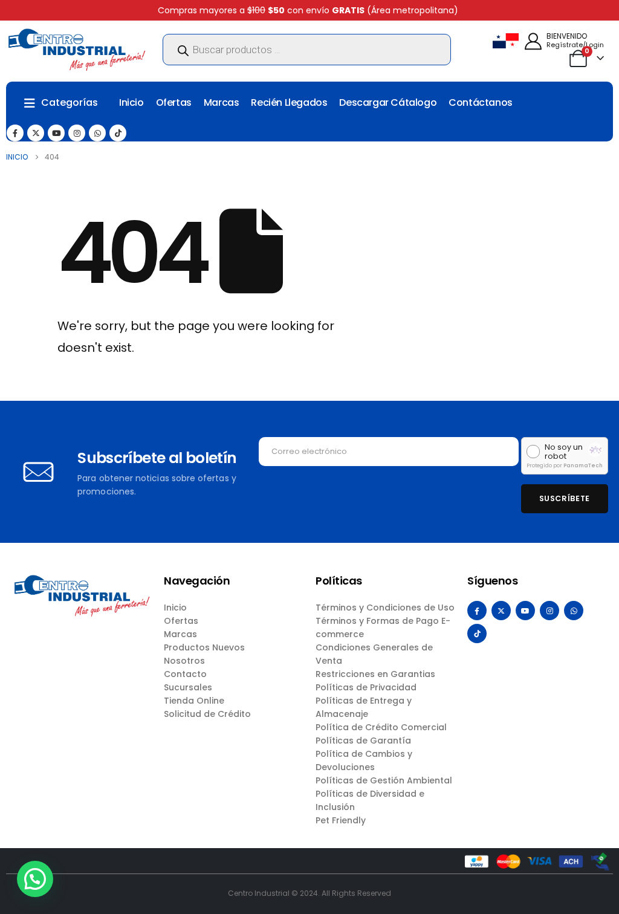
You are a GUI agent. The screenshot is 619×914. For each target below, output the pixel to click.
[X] (35, 133)
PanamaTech (583, 465)
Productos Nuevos (204, 647)
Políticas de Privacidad (366, 687)
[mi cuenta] (533, 41)
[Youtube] (56, 133)
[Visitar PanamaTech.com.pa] (595, 449)
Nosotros (184, 661)
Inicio (131, 102)
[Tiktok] (117, 133)
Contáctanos (481, 102)
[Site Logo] (76, 50)
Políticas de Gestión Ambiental (384, 780)
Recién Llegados (289, 102)
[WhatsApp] (97, 133)
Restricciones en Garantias (375, 674)
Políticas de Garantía (363, 740)
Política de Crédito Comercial (381, 727)
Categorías (69, 102)
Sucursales (188, 687)
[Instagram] (76, 133)
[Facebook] (15, 133)
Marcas (221, 102)
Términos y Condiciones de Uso (385, 607)
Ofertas (174, 102)
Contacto (185, 674)
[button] (35, 879)
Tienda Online (194, 701)
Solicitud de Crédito (207, 714)
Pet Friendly (341, 820)
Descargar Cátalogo (387, 102)
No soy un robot (564, 451)
